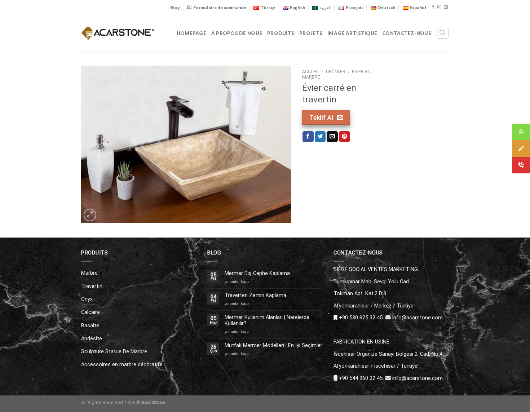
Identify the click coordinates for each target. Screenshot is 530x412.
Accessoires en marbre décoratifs (122, 364)
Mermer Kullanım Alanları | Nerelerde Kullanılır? (267, 320)
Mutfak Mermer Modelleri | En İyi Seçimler (273, 345)
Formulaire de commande (219, 7)
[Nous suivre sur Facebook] (433, 7)
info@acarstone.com (417, 317)
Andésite (91, 338)
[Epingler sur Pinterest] (344, 136)
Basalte (90, 325)
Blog (175, 7)
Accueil (310, 71)
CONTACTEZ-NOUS (406, 33)
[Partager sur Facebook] (308, 136)
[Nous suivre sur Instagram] (439, 7)
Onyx (87, 299)
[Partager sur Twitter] (320, 136)
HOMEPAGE (191, 33)
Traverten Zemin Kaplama (255, 295)
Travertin (91, 286)
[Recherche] (442, 33)
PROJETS (310, 33)
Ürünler (335, 71)
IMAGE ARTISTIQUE (352, 33)
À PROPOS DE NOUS (236, 33)
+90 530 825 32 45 (360, 317)
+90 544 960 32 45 (360, 378)
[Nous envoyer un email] (446, 7)
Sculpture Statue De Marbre (114, 351)
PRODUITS (280, 33)
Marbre (89, 273)
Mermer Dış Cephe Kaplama (257, 273)
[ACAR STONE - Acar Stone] (118, 33)
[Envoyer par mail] (332, 136)
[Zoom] (90, 215)
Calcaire (90, 312)
